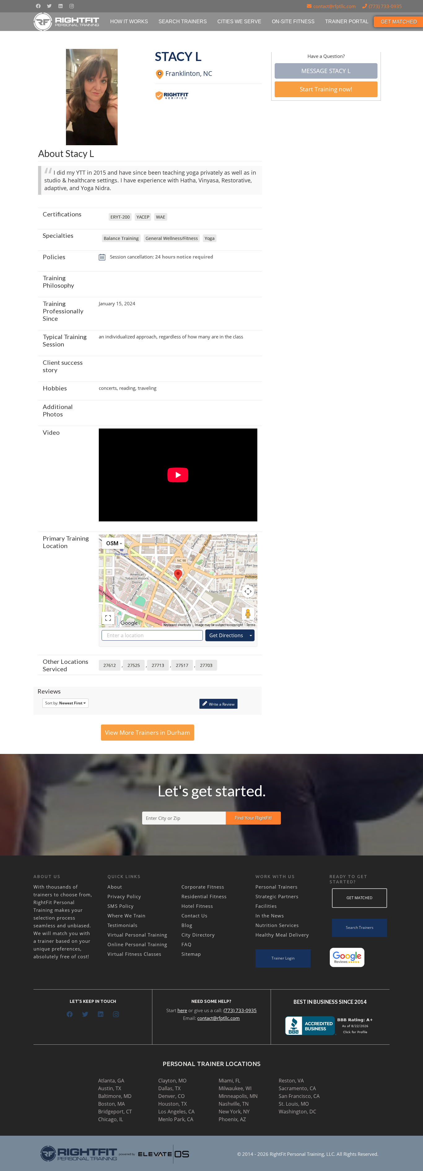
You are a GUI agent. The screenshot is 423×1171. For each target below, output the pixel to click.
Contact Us (194, 915)
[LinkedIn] (60, 6)
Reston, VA (291, 1080)
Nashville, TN (234, 1103)
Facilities (266, 906)
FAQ (186, 944)
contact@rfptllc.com (218, 1018)
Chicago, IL (110, 1119)
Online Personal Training (137, 944)
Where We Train (126, 915)
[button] (178, 575)
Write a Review (221, 704)
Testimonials (122, 925)
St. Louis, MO (294, 1103)
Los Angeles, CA (176, 1111)
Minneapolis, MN (238, 1096)
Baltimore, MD (115, 1096)
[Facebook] (38, 6)
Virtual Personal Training (137, 935)
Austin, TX (109, 1088)
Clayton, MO (172, 1080)
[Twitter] (49, 6)
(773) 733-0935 (240, 1010)
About (114, 887)
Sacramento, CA (297, 1088)
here (182, 1010)
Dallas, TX (169, 1088)
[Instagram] (71, 6)
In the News (269, 915)
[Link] (66, 21)
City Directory (198, 935)
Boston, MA (111, 1103)
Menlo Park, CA (175, 1119)
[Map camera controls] (248, 591)
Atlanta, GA (111, 1080)
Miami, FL (229, 1080)
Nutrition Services (277, 925)
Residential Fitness (204, 896)
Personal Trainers (276, 887)
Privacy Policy (124, 896)
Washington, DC (297, 1111)
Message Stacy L (326, 71)
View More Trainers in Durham (147, 733)
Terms (250, 625)
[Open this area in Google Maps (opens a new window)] (129, 623)
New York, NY (234, 1111)
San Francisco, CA (299, 1096)
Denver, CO (171, 1096)
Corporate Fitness (202, 887)
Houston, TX (172, 1103)
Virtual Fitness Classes (134, 954)
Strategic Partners (277, 896)
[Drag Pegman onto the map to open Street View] (248, 613)
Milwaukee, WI (235, 1088)
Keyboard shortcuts (177, 625)
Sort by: (63, 703)
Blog (186, 925)
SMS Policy (120, 906)
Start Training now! (326, 89)
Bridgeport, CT (115, 1111)
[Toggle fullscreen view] (108, 618)
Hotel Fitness (197, 906)
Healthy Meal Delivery (282, 935)
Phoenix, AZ (232, 1119)
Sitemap (191, 954)
